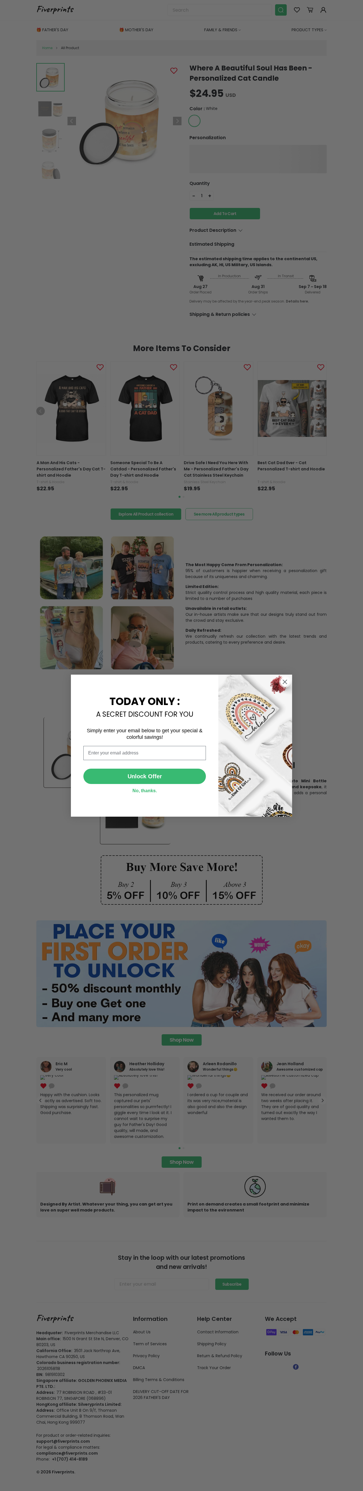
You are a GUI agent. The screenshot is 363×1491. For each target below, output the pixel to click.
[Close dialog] (285, 682)
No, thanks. (144, 790)
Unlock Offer (145, 776)
